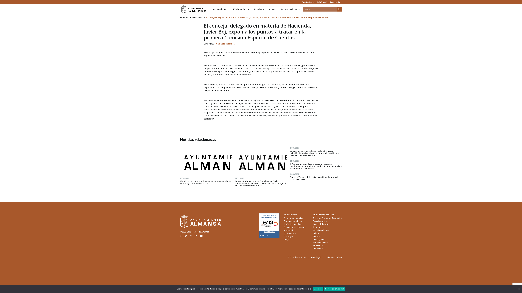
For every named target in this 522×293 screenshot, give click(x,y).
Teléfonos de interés (293, 221)
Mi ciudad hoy (240, 9)
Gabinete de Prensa (225, 43)
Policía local (322, 2)
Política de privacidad (334, 289)
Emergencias (335, 2)
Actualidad (197, 17)
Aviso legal (316, 257)
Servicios (258, 9)
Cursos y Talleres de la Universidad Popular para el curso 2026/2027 (314, 178)
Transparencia (290, 233)
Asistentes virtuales (290, 9)
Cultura (316, 233)
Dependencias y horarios (294, 227)
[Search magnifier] (339, 9)
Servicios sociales (320, 221)
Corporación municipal (293, 218)
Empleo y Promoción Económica (327, 218)
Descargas (288, 236)
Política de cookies (333, 257)
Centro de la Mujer (321, 224)
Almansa (184, 17)
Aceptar (317, 289)
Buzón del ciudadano (293, 224)
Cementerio (318, 248)
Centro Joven (318, 239)
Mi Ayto (272, 9)
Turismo (316, 236)
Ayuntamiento (308, 2)
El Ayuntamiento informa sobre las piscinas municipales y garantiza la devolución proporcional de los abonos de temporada (316, 166)
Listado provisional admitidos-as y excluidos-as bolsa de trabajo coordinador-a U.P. (205, 182)
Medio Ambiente (320, 242)
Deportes (317, 227)
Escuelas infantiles (321, 230)
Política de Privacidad (297, 257)
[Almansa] (193, 9)
